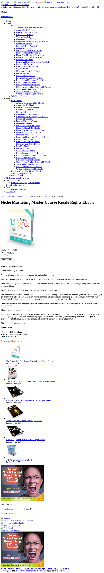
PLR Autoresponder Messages (18, 178)
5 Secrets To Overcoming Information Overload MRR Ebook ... (31, 381)
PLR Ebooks (16, 101)
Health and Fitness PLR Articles (29, 50)
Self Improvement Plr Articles (28, 85)
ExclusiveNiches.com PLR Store (29, 571)
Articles (11, 568)
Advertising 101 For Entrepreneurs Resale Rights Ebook (28, 400)
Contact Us (10, 192)
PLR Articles (16, 25)
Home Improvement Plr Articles (29, 57)
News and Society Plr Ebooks (28, 144)
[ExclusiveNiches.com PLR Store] (15, 5)
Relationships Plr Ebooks (26, 157)
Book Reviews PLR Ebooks (27, 107)
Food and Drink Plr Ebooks (27, 121)
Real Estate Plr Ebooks (25, 151)
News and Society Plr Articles (28, 71)
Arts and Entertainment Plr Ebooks (30, 103)
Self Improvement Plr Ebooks (28, 160)
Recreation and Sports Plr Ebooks (29, 153)
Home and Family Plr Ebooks (28, 128)
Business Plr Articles (24, 35)
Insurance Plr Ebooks (24, 135)
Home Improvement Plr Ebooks (29, 132)
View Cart (34, 2)
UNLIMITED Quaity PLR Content (25, 183)
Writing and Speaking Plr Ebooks (29, 169)
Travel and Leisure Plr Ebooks (28, 164)
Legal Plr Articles (23, 69)
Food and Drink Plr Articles (27, 46)
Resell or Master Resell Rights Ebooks (26, 171)
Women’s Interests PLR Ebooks (29, 167)
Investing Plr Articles (24, 64)
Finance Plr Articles (24, 44)
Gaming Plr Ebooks (24, 123)
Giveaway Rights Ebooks (21, 173)
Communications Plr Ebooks (27, 114)
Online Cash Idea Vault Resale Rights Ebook (24, 421)
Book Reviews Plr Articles (27, 32)
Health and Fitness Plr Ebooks (28, 126)
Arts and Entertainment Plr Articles (30, 28)
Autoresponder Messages (34, 568)
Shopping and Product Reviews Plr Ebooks (33, 162)
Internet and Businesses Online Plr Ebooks (33, 137)
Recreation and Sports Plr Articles (29, 78)
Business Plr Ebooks (24, 110)
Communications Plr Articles (27, 39)
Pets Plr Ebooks (22, 148)
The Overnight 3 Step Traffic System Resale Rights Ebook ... (30, 361)
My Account (9, 2)
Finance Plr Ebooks (24, 119)
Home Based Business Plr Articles (30, 55)
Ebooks (9, 196)
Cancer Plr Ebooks (23, 112)
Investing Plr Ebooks (24, 139)
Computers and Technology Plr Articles (32, 41)
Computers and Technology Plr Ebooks (32, 116)
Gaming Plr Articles (24, 48)
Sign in (49, 2)
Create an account (62, 2)
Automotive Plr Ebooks (25, 105)
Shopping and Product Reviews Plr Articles (33, 87)
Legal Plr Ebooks (23, 146)
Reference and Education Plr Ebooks (31, 155)
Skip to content (7, 17)
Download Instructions (15, 185)
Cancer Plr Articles (23, 37)
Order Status (22, 2)
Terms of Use (11, 187)
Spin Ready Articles (19, 96)
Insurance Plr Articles (24, 60)
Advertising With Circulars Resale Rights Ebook (25, 440)
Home (8, 21)
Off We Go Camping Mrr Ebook (19, 460)
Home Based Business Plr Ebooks (30, 130)
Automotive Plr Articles (25, 30)
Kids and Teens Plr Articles (27, 66)
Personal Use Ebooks (19, 176)
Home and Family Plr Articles (28, 53)
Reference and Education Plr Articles (31, 80)
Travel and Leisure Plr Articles (28, 89)
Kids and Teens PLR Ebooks (28, 142)
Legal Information (18, 189)
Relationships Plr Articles (26, 82)
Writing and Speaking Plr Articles (29, 94)
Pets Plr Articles (22, 73)
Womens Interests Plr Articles (28, 91)
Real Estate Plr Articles (25, 76)
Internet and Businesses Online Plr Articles (33, 62)
